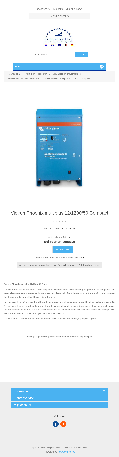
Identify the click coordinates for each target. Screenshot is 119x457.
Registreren (43, 9)
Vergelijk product (66, 265)
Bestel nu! (63, 249)
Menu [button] (18, 66)
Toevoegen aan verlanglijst (36, 265)
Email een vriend (91, 265)
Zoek (81, 54)
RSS (63, 424)
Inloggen (58, 9)
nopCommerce (66, 451)
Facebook (56, 424)
